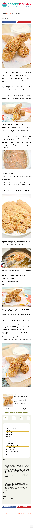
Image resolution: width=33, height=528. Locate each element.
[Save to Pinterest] (2, 266)
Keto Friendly (18, 509)
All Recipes (7, 509)
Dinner (15, 509)
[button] (28, 424)
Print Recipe (17, 403)
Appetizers (11, 509)
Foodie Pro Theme (24, 526)
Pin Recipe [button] (23, 403)
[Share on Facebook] (2, 264)
